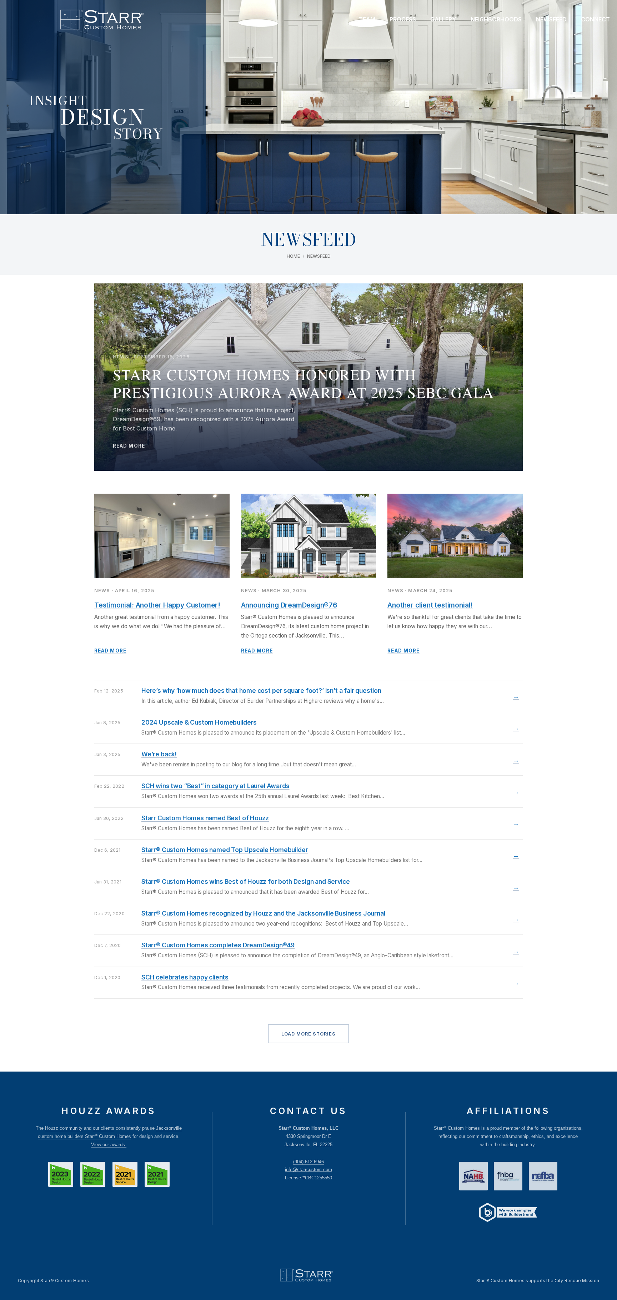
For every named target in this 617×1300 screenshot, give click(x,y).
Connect (595, 19)
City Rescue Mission (577, 1280)
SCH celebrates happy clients (185, 977)
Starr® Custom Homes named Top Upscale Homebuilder (224, 849)
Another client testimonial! (430, 605)
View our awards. (108, 1144)
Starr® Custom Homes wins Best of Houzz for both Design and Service (245, 881)
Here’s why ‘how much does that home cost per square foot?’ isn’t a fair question (261, 690)
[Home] (102, 20)
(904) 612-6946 (308, 1161)
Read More (110, 651)
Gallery (443, 19)
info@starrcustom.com (308, 1169)
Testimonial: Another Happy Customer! (157, 605)
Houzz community (63, 1128)
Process (403, 19)
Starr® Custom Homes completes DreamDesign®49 (218, 945)
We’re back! (159, 754)
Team (367, 19)
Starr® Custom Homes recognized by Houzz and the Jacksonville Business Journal (263, 913)
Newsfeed (551, 19)
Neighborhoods (496, 19)
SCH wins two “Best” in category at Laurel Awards (215, 786)
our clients (103, 1128)
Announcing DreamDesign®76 (289, 605)
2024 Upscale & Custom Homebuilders (199, 722)
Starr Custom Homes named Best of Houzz (205, 818)
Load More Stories (308, 1034)
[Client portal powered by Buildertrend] (508, 1213)
